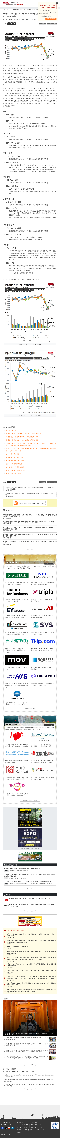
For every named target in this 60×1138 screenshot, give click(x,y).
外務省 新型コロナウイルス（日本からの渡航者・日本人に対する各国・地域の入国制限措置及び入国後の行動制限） (31, 444)
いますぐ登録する (52, 18)
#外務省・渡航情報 (19, 19)
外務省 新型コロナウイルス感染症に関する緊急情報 (23, 434)
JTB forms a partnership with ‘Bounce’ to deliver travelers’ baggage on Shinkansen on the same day (29, 1085)
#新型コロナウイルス (31, 19)
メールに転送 (42, 23)
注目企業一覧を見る (30, 708)
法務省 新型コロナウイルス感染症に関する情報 (22, 440)
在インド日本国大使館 (13, 473)
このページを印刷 (52, 23)
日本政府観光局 (11, 430)
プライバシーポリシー (22, 1127)
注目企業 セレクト (11, 563)
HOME (4, 10)
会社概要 (34, 1122)
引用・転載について (36, 1125)
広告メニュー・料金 (22, 1129)
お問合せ (19, 1132)
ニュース (9, 10)
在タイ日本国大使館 (12, 454)
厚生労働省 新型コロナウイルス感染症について (22, 437)
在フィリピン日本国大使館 (15, 457)
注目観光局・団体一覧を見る (30, 800)
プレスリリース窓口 (35, 1129)
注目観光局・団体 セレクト (14, 724)
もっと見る (30, 549)
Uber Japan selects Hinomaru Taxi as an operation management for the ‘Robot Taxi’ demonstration (28, 1080)
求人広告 (45, 1129)
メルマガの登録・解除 (22, 1125)
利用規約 (33, 1127)
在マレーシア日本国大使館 (15, 460)
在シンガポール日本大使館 (15, 467)
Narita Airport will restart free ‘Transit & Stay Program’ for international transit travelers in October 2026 (29, 1075)
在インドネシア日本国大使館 (15, 470)
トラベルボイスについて (23, 1122)
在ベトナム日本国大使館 (14, 464)
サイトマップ (42, 1127)
